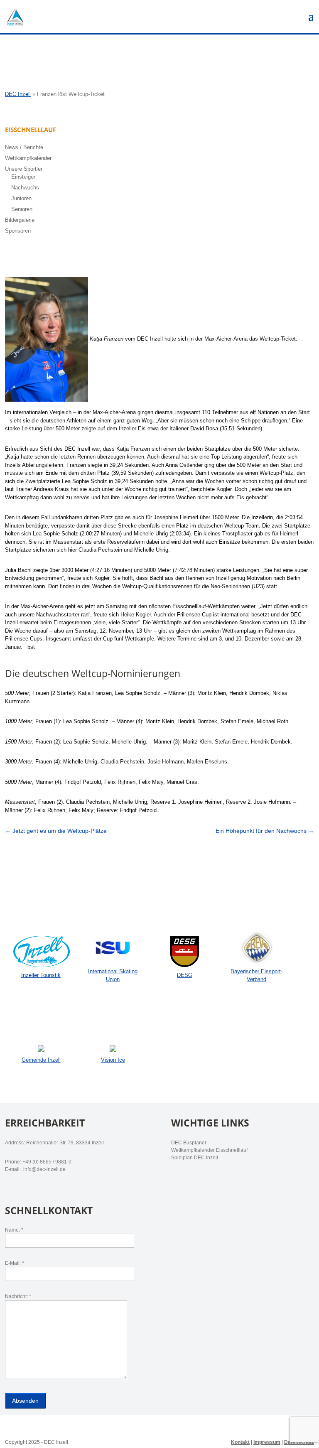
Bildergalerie (19, 220)
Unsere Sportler (23, 169)
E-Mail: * (14, 1263)
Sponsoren (18, 231)
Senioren (21, 209)
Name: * (14, 1230)
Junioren (21, 198)
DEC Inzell (18, 94)
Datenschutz (299, 1442)
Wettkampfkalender (28, 158)
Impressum (266, 1442)
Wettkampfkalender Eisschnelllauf (209, 1150)
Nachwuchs (25, 187)
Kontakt (240, 1442)
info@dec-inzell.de (44, 1169)
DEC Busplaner (188, 1143)
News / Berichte (24, 147)
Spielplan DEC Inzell (194, 1158)
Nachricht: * (18, 1296)
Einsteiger (23, 177)
